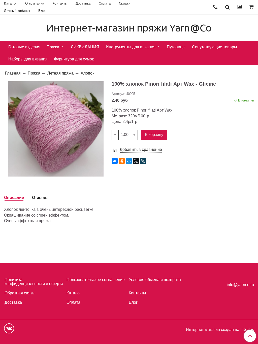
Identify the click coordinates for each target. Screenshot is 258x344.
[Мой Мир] (129, 161)
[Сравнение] (240, 7)
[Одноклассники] (122, 161)
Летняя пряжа (60, 73)
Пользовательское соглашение (96, 280)
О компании (34, 3)
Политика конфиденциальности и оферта (34, 282)
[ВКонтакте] (115, 161)
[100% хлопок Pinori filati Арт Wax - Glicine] (56, 128)
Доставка (83, 3)
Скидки (125, 3)
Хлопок (87, 73)
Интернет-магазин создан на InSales (220, 330)
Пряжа (53, 47)
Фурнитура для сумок (74, 59)
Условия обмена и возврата (155, 280)
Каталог (10, 3)
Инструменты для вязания (130, 47)
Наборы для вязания (28, 59)
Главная (13, 73)
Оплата (105, 3)
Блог (42, 11)
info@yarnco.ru (240, 285)
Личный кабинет (17, 11)
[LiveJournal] (143, 161)
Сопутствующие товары (214, 47)
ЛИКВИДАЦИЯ (85, 47)
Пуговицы (176, 47)
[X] (136, 161)
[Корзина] (252, 7)
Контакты (60, 3)
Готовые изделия (24, 47)
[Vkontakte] (9, 328)
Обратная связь (19, 293)
